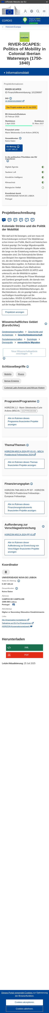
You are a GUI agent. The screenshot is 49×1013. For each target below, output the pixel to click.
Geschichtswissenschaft (30, 335)
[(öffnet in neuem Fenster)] (11, 10)
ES (15, 220)
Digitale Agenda (11, 167)
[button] (31, 11)
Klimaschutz (10, 182)
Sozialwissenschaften (12, 339)
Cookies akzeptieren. (24, 1002)
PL (33, 220)
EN (9, 220)
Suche (38, 11)
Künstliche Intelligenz (14, 177)
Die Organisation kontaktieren (18, 620)
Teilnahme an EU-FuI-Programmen (20, 623)
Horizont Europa (13, 27)
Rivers (21, 374)
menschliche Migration (29, 342)
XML (26, 647)
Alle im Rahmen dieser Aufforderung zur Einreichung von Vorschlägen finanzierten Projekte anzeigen (23, 547)
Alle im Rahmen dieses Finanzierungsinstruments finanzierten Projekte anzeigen (22, 507)
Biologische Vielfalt (13, 187)
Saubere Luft (10, 172)
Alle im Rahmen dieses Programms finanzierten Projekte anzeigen (23, 421)
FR (21, 220)
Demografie (7, 342)
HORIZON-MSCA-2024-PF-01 (19, 534)
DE (4, 220)
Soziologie (32, 339)
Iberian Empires (11, 381)
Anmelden (25, 11)
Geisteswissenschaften (12, 332)
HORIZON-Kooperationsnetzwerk (19, 626)
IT (26, 220)
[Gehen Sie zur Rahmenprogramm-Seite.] (24, 37)
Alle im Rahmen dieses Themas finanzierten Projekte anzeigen (23, 463)
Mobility (7, 374)
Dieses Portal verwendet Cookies (17, 993)
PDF (26, 655)
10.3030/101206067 (13, 101)
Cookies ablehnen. (24, 1009)
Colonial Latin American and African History (24, 388)
